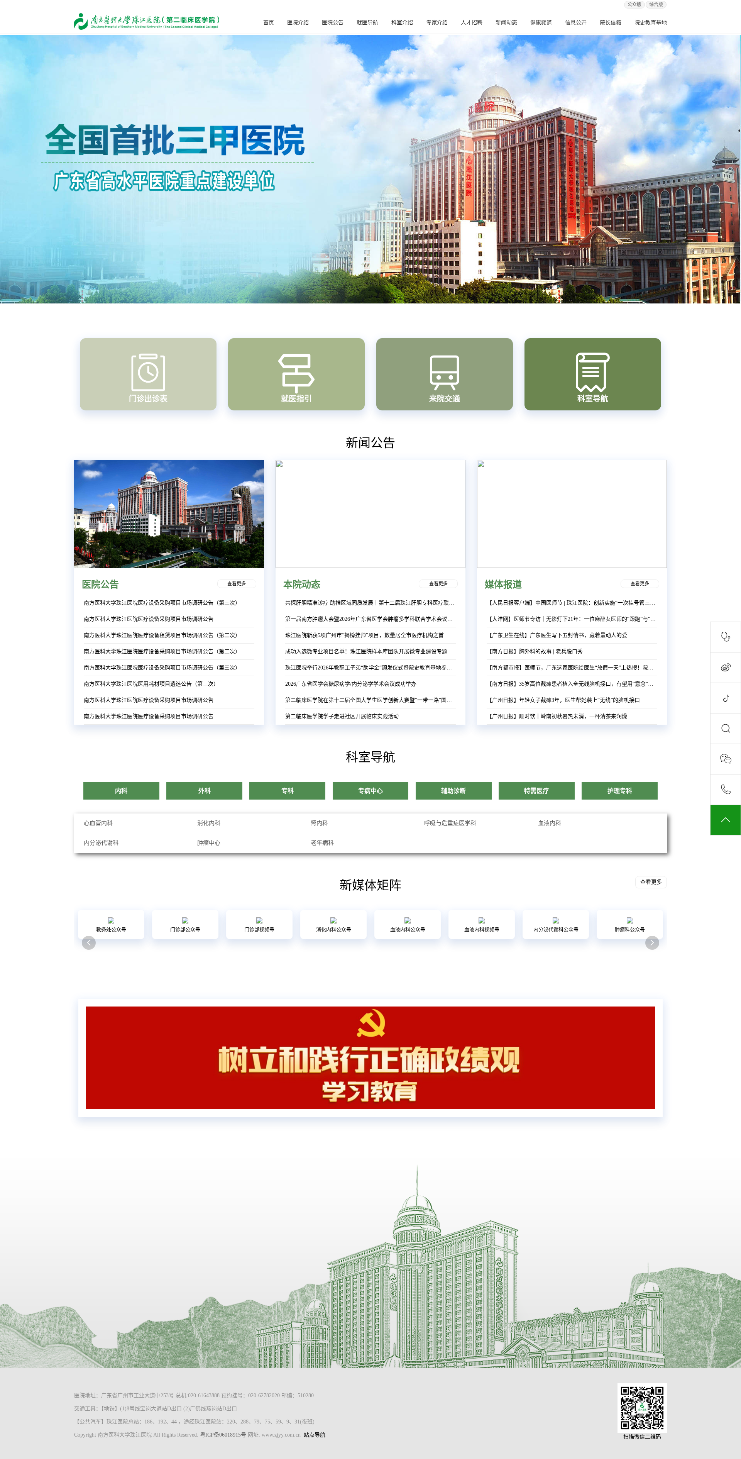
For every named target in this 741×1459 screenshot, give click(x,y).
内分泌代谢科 (101, 843)
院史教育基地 (650, 22)
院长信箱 (610, 22)
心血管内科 (98, 823)
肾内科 (319, 823)
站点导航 (314, 1435)
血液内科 (549, 823)
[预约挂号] (726, 637)
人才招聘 (471, 22)
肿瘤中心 (208, 843)
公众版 (634, 4)
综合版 (656, 4)
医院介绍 (298, 22)
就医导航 (367, 22)
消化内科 (208, 823)
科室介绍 (402, 22)
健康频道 (541, 22)
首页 (268, 22)
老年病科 (322, 843)
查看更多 (236, 583)
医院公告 (332, 22)
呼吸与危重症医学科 (450, 823)
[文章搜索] (726, 728)
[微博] (726, 667)
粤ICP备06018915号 (223, 1435)
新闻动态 (506, 22)
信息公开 (576, 22)
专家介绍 (437, 22)
